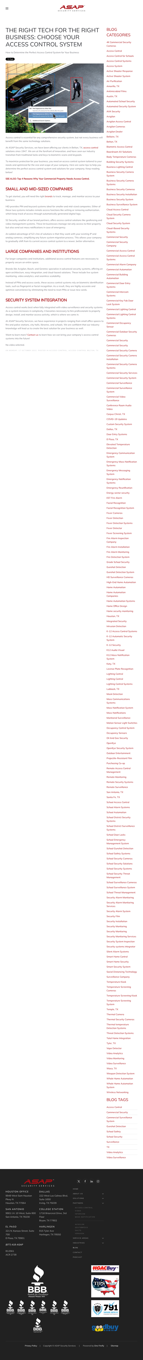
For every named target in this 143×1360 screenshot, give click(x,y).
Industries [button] (79, 1243)
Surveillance (113, 1141)
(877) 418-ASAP (14, 1244)
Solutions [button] (78, 1198)
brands (49, 196)
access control (90, 147)
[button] (7, 8)
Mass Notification (85, 1217)
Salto (78, 1230)
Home (75, 1189)
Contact (77, 1252)
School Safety (114, 1131)
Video (78, 1211)
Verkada (79, 1233)
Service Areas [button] (81, 1238)
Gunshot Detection (116, 1126)
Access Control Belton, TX (83, 350)
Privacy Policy (31, 1345)
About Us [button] (78, 1194)
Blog (75, 1248)
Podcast (77, 1257)
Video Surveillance (116, 1157)
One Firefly (99, 1345)
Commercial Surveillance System (119, 1119)
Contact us (32, 334)
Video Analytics (115, 1152)
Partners (78, 1203)
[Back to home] (71, 8)
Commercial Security (117, 1112)
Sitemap (114, 1345)
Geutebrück (81, 1227)
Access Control (58, 350)
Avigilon (79, 1224)
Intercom (80, 1214)
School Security (114, 1136)
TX (108, 1147)
